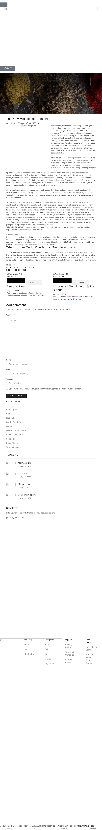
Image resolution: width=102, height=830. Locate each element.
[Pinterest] (18, 267)
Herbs (9, 426)
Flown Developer (86, 826)
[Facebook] (10, 267)
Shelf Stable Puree (14, 434)
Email (9, 369)
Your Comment (12, 315)
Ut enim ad (23, 473)
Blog (45, 95)
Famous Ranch (17, 286)
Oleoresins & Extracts (57, 95)
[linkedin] (26, 267)
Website (9, 379)
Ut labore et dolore (27, 495)
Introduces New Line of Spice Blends (73, 288)
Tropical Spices (13, 447)
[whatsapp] (29, 267)
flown (29, 123)
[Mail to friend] (22, 267)
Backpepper (12, 276)
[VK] (14, 267)
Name (9, 360)
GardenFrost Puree (15, 422)
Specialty (10, 439)
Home (38, 95)
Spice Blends (12, 443)
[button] (3, 4)
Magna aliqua (24, 484)
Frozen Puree (58, 276)
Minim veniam (24, 463)
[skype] (32, 267)
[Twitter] (7, 267)
